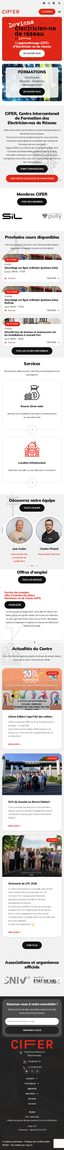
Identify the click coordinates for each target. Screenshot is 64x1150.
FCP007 (8, 264)
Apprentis (32, 1088)
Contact (32, 1103)
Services (32, 1098)
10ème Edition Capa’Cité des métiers (30, 716)
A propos (30, 1078)
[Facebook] (44, 3)
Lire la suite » (14, 744)
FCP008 (8, 296)
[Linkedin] (54, 3)
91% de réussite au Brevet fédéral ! (29, 802)
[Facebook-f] (32, 1071)
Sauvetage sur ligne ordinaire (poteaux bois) (31, 267)
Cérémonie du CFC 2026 (22, 883)
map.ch (28, 1145)
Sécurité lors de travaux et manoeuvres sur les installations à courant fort (30, 333)
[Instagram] (49, 3)
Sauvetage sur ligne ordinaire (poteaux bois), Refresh (31, 301)
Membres (30, 1093)
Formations (30, 1083)
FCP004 (8, 328)
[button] (59, 3)
